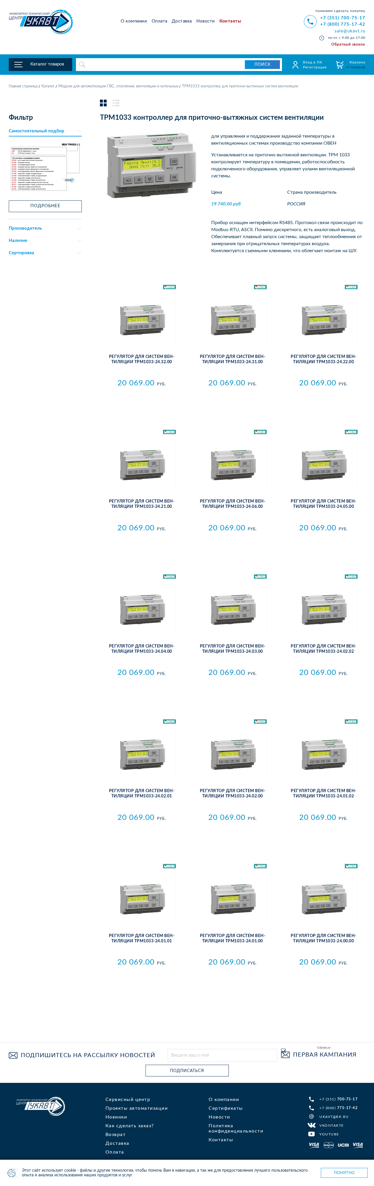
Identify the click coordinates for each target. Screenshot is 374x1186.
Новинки (116, 1117)
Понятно (344, 1173)
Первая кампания (324, 1055)
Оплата (159, 21)
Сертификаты (226, 1108)
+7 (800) (338, 1108)
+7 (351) (338, 1099)
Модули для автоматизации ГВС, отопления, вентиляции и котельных (118, 86)
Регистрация (315, 67)
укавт (40, 1106)
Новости (205, 21)
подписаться (187, 1071)
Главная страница (23, 86)
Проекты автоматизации (136, 1108)
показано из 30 (232, 1013)
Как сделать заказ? (129, 1125)
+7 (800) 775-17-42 (342, 24)
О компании (134, 21)
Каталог (48, 86)
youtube (329, 1134)
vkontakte (331, 1125)
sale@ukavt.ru (350, 31)
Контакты (230, 21)
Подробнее (45, 206)
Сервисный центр (127, 1099)
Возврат (115, 1134)
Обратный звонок (348, 44)
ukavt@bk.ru (334, 1117)
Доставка (182, 21)
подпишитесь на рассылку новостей (88, 1055)
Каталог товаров (47, 64)
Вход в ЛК (312, 62)
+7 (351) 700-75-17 (342, 18)
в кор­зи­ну (142, 396)
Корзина (356, 64)
